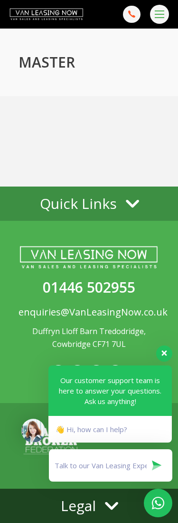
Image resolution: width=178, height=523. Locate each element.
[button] (89, 204)
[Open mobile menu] (159, 14)
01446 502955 (89, 287)
